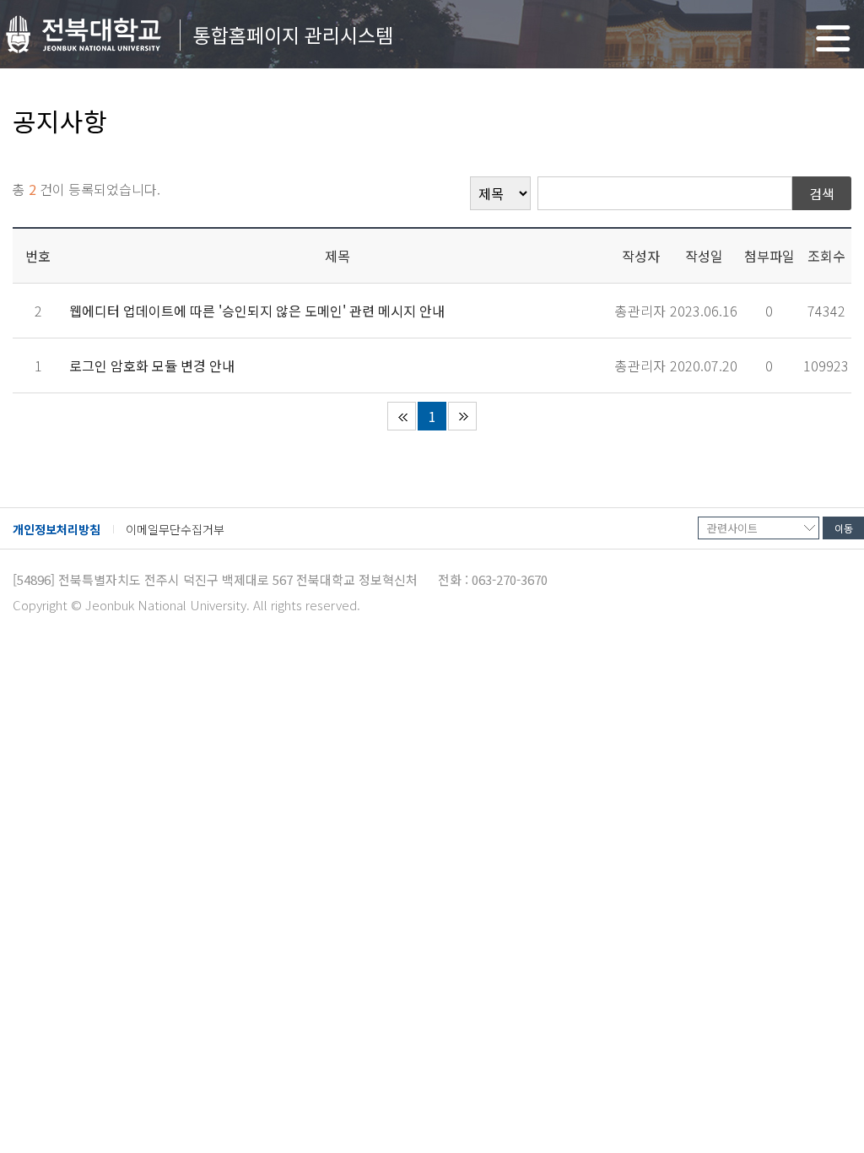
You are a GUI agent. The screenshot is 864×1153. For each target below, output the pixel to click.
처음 (401, 416)
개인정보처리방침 (56, 529)
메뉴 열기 (833, 38)
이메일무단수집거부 (175, 529)
